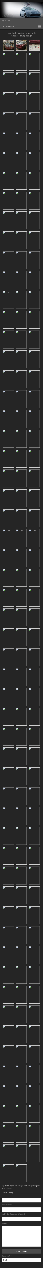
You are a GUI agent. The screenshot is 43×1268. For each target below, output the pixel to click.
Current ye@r (7, 1256)
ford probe (11, 1186)
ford (6, 1186)
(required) (7, 1205)
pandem (33, 1186)
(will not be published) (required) (13, 1214)
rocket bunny (8, 1188)
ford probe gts (19, 1186)
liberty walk (27, 1186)
